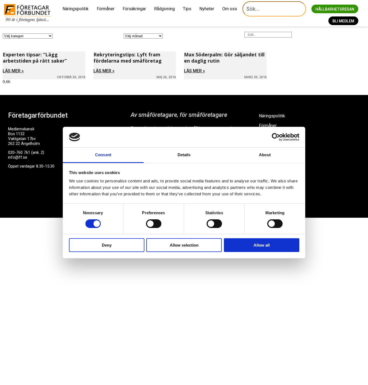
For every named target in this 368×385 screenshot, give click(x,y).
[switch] (153, 223)
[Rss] (54, 187)
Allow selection (184, 245)
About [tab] (265, 154)
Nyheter (206, 8)
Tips (187, 8)
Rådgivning (164, 8)
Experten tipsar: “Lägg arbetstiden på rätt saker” (35, 57)
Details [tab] (184, 154)
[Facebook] (15, 187)
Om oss (229, 8)
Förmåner (105, 8)
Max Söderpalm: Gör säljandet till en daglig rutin (224, 57)
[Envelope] (34, 187)
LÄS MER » (13, 70)
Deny (107, 245)
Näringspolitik (76, 8)
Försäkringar (134, 8)
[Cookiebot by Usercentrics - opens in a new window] (275, 137)
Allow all (262, 245)
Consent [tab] (103, 154)
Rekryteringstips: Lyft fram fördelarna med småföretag (127, 57)
